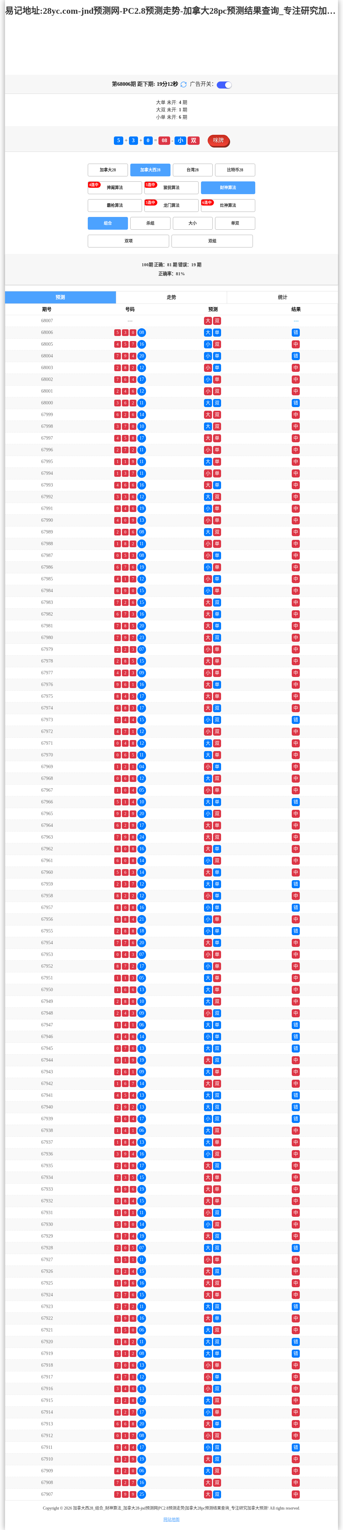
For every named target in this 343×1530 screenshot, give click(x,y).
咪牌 (218, 140)
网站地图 (171, 1519)
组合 (108, 223)
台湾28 (193, 170)
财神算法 (228, 187)
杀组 (150, 223)
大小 (193, 223)
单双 (235, 223)
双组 (212, 241)
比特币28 (235, 170)
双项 (129, 241)
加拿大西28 (150, 170)
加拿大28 (108, 170)
